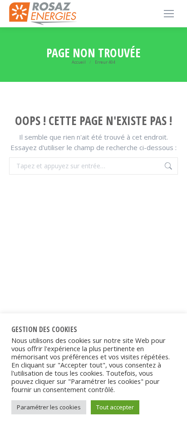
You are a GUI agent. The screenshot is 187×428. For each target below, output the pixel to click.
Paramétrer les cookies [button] (49, 407)
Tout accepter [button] (115, 407)
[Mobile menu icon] (169, 14)
